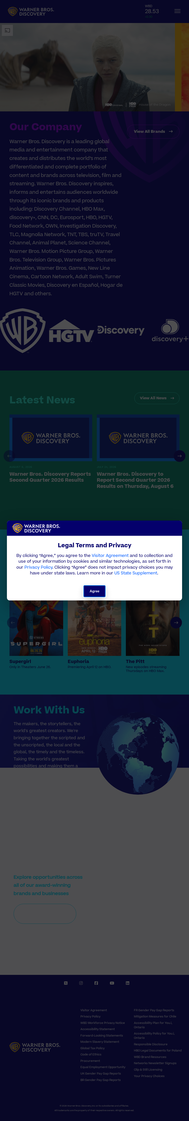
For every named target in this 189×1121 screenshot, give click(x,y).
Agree (95, 591)
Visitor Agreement (110, 556)
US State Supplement (135, 573)
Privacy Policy (38, 567)
